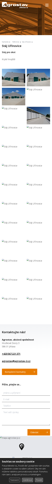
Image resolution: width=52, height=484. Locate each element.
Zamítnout (27, 480)
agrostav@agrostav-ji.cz (16, 361)
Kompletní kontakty (15, 371)
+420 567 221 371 (11, 353)
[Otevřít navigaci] (47, 5)
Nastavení (14, 480)
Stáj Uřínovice (26, 42)
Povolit (39, 480)
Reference (15, 42)
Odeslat (34, 432)
